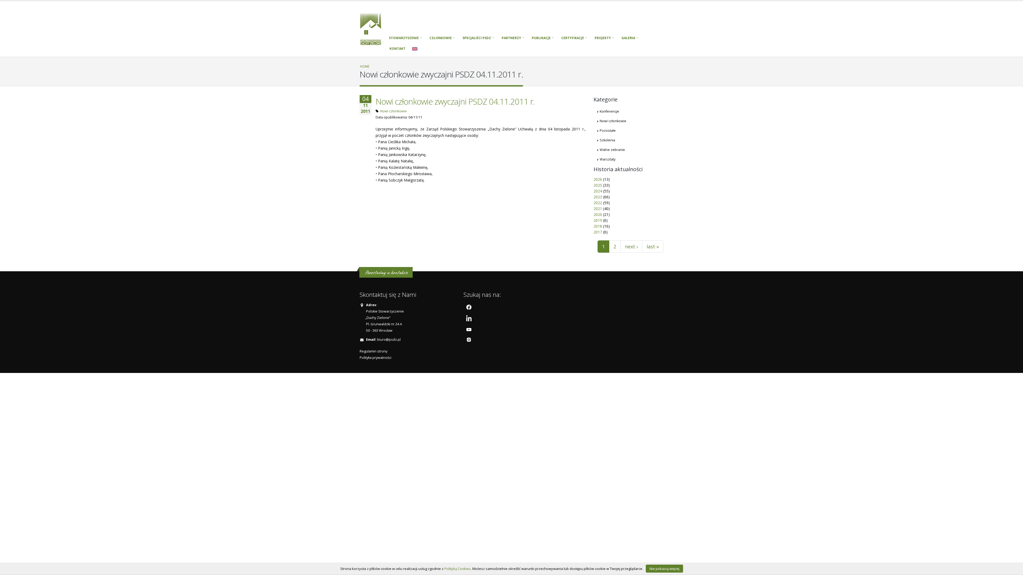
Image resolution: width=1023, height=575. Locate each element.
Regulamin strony (373, 351)
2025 (598, 185)
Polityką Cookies (457, 568)
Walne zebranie (612, 149)
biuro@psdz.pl (389, 339)
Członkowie (440, 38)
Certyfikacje (572, 38)
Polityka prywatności (375, 357)
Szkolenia (607, 140)
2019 (598, 220)
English (414, 48)
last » (653, 246)
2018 (598, 226)
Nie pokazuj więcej (664, 568)
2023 (598, 196)
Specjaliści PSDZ (476, 38)
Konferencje (609, 111)
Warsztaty (607, 159)
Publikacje (541, 38)
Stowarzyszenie (404, 38)
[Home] (372, 28)
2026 (598, 179)
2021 (598, 208)
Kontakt (397, 48)
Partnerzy (511, 38)
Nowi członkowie (393, 111)
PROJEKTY (603, 38)
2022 (598, 202)
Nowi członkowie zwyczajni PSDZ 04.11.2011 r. (455, 101)
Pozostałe (608, 130)
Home (364, 66)
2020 (598, 214)
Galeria (628, 38)
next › (631, 246)
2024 (598, 191)
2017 (598, 232)
